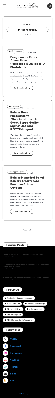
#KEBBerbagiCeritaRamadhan (20, 320)
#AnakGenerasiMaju (36, 303)
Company (15, 106)
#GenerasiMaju (36, 309)
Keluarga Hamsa (28, 394)
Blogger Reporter (18, 172)
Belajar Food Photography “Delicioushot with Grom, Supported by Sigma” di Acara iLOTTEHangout (24, 121)
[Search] (49, 6)
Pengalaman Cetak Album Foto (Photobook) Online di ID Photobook (27, 62)
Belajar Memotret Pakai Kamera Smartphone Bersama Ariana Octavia (27, 182)
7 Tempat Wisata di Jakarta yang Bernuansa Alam (23, 255)
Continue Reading (21, 88)
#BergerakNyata (14, 309)
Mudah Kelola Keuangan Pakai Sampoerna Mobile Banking (26, 278)
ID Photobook (17, 51)
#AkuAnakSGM (13, 303)
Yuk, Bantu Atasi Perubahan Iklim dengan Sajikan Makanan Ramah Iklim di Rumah (26, 265)
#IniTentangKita (14, 314)
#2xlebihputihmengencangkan (20, 298)
